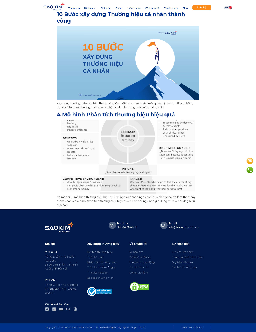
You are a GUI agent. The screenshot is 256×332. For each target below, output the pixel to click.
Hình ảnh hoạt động (142, 262)
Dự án (119, 8)
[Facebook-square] (47, 309)
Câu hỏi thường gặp (184, 267)
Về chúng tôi (152, 8)
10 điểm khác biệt (182, 252)
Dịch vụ (88, 8)
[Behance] (68, 309)
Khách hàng (134, 8)
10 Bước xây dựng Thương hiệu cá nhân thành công (121, 17)
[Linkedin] (54, 309)
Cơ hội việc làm (138, 272)
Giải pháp (106, 8)
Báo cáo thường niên (100, 277)
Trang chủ (74, 8)
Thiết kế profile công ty (101, 267)
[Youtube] (61, 309)
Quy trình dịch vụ (182, 262)
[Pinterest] (75, 309)
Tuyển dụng (171, 8)
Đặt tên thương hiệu (100, 252)
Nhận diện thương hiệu (102, 262)
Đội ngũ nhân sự (139, 257)
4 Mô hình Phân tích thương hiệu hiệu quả (116, 114)
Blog (185, 8)
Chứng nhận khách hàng (188, 257)
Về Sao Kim (136, 252)
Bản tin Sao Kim (139, 267)
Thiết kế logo (95, 257)
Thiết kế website (97, 272)
